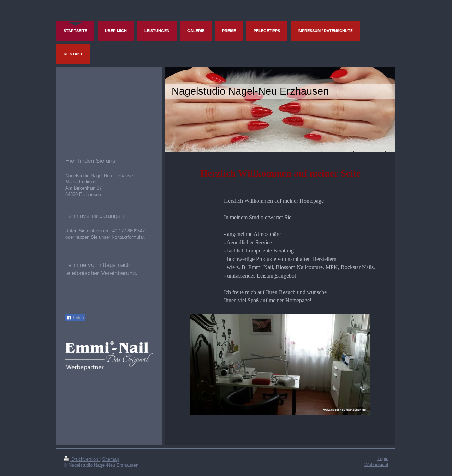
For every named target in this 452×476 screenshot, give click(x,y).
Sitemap (110, 459)
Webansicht (376, 464)
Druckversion (85, 459)
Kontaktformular (128, 237)
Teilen (77, 317)
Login (382, 458)
